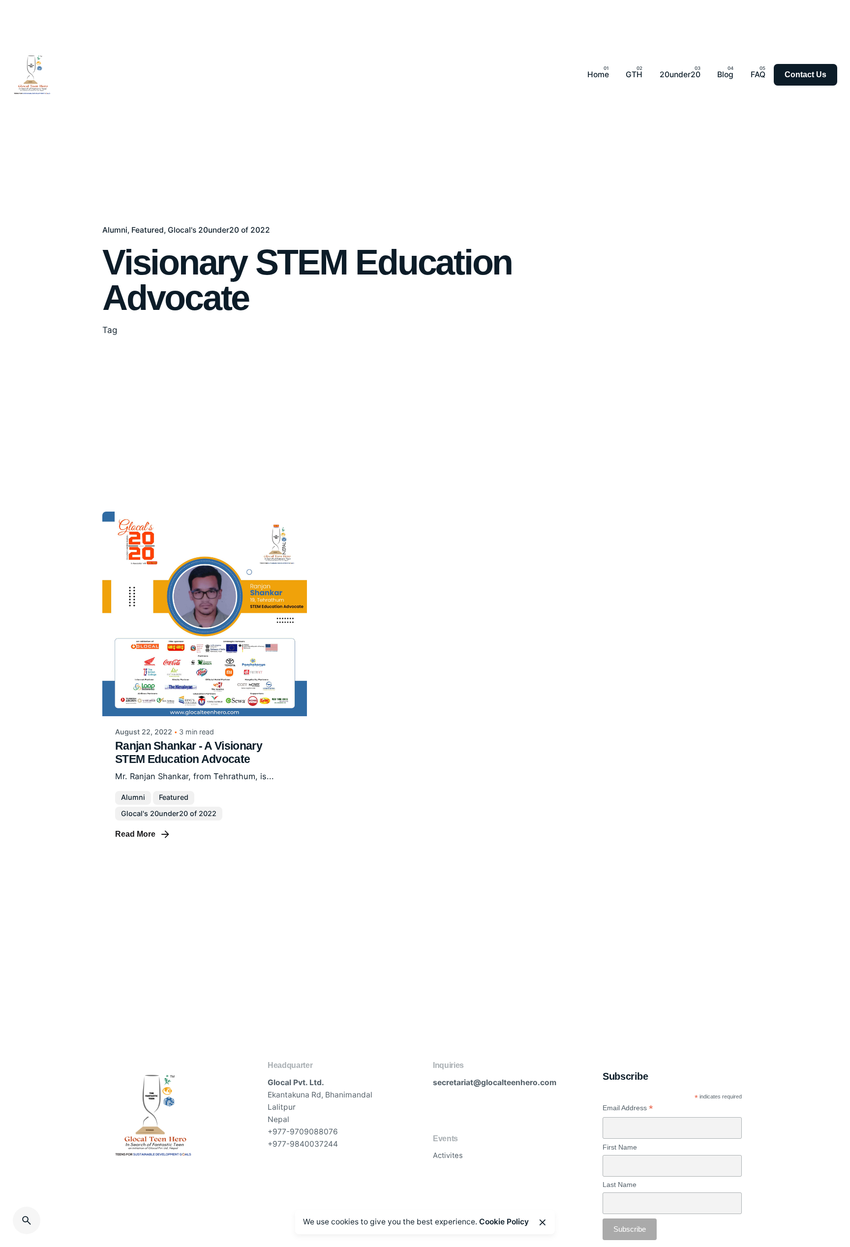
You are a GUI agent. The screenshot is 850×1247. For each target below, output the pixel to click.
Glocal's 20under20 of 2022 (219, 230)
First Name (620, 1147)
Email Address (628, 1108)
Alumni (114, 230)
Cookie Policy (504, 1221)
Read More (135, 834)
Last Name (620, 1184)
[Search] (26, 1220)
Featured (147, 230)
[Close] (542, 1222)
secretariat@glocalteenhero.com (494, 1082)
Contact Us (805, 74)
